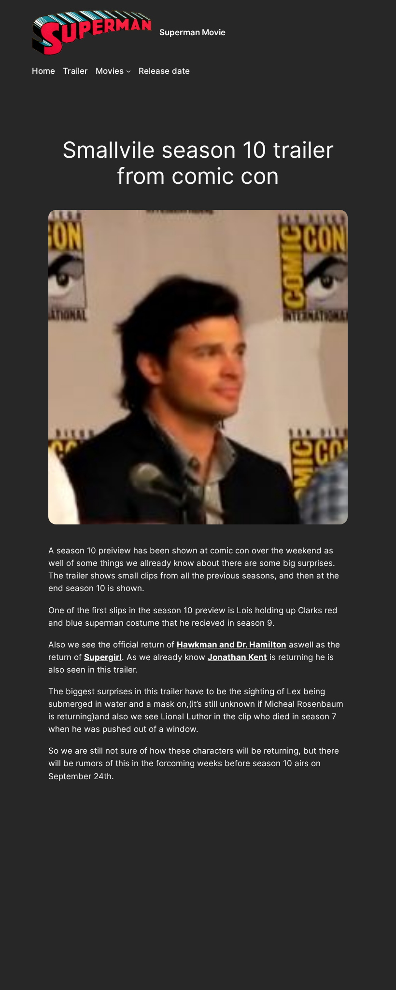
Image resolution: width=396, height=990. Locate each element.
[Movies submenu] (128, 71)
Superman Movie (192, 32)
